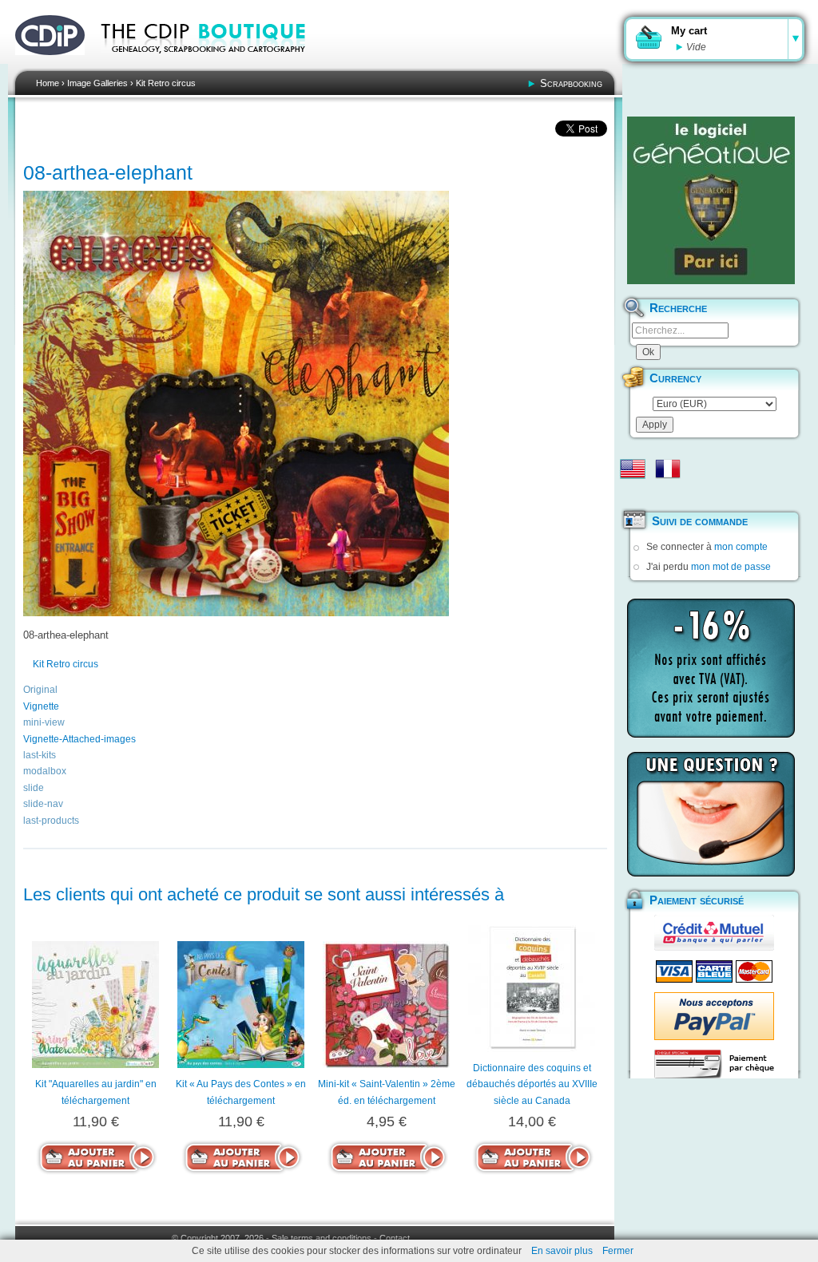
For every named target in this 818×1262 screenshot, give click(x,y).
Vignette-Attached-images (79, 739)
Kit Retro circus (166, 83)
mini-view (44, 722)
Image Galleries (97, 83)
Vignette (41, 706)
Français (668, 468)
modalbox (44, 771)
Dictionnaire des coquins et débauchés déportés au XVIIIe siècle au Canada (532, 1084)
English (632, 468)
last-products (51, 820)
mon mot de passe (731, 566)
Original (40, 689)
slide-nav (43, 803)
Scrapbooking (571, 83)
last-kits (39, 755)
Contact (394, 1238)
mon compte (741, 546)
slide (33, 787)
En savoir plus (562, 1250)
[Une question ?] (711, 814)
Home (47, 83)
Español (632, 494)
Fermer (617, 1250)
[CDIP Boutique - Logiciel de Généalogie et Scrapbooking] (214, 63)
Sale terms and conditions (321, 1238)
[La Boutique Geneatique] (711, 200)
